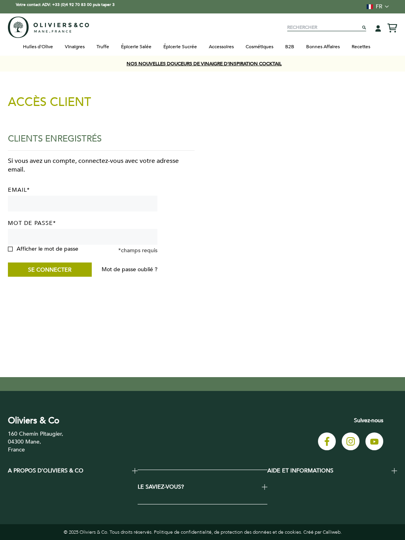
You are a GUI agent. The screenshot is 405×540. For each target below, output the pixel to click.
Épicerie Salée (136, 46)
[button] (375, 6)
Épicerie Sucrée (180, 46)
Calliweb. (332, 532)
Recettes (361, 46)
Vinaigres (75, 46)
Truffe (103, 46)
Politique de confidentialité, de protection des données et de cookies (227, 532)
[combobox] (326, 27)
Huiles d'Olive (38, 46)
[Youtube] (374, 448)
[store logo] (48, 27)
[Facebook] (327, 448)
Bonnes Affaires (323, 46)
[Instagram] (351, 448)
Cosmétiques (259, 46)
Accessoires (221, 46)
